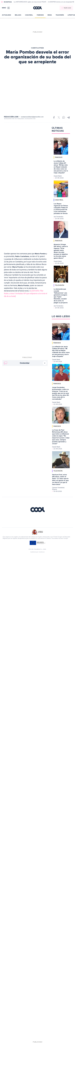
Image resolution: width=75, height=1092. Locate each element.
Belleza (18, 15)
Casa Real (29, 15)
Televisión (60, 15)
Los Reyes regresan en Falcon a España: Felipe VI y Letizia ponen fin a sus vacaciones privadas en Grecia (61, 208)
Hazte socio (67, 8)
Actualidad (6, 15)
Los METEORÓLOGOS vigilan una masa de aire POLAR (30, 2)
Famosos (40, 15)
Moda (50, 15)
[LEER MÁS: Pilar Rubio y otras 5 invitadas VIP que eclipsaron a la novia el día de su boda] (25, 293)
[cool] (37, 8)
